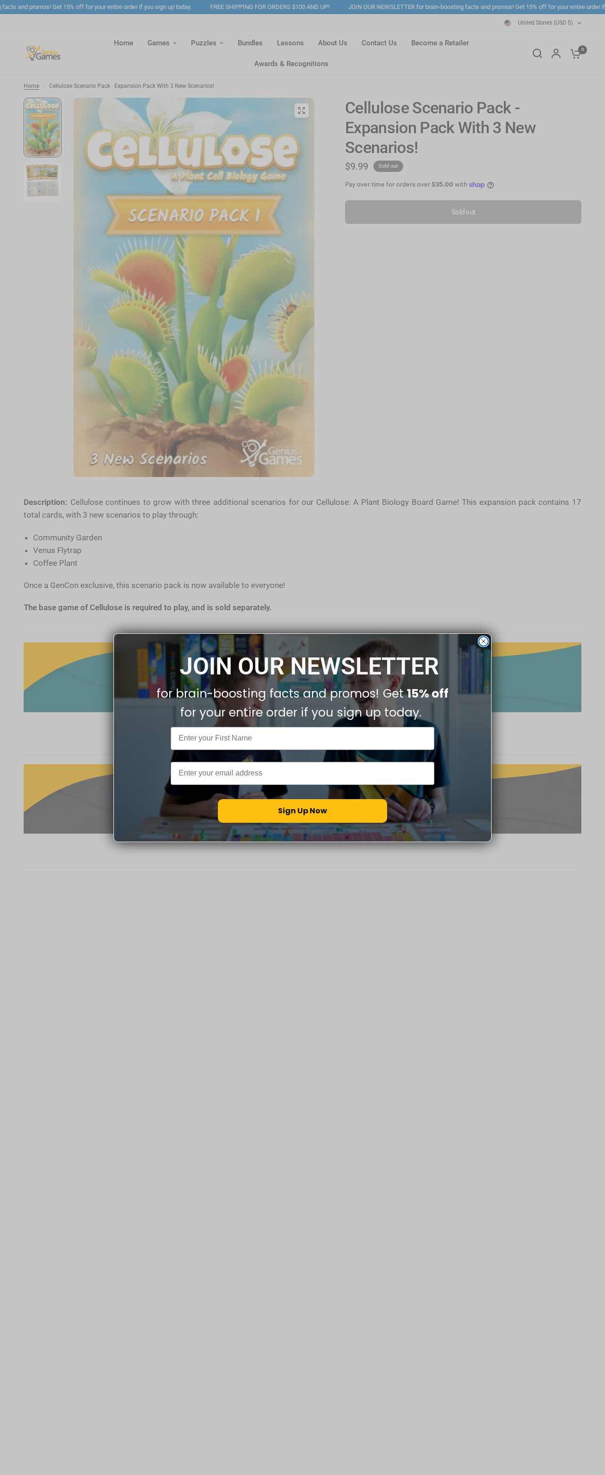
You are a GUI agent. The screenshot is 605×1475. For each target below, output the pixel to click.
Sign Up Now (302, 810)
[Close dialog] (483, 641)
